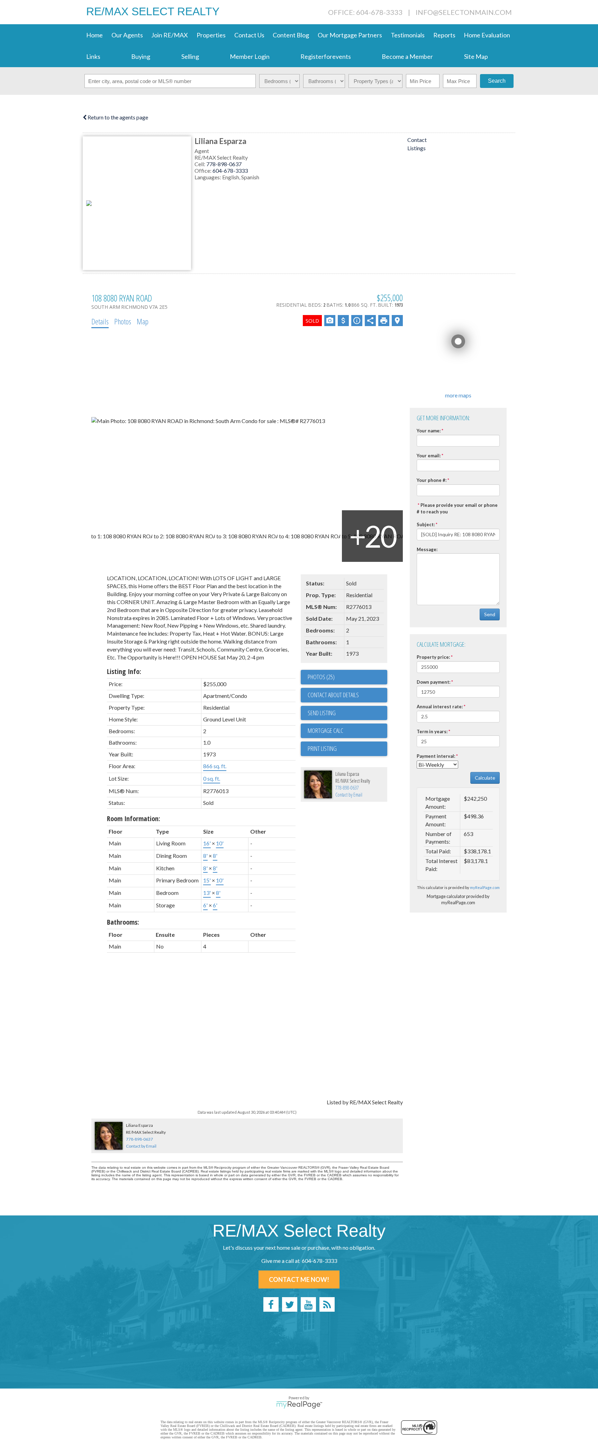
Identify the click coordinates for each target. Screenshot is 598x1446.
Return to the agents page (117, 117)
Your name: (429, 430)
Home (94, 35)
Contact (417, 139)
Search (497, 81)
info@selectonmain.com (464, 12)
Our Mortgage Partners (350, 35)
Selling (190, 56)
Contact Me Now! (299, 1279)
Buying (140, 56)
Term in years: (432, 731)
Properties (211, 35)
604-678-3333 (230, 170)
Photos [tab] (122, 321)
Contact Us (249, 35)
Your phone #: (431, 480)
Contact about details (333, 695)
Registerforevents (325, 56)
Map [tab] (142, 321)
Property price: (433, 657)
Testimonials (408, 35)
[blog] (327, 1304)
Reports (444, 35)
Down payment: (433, 682)
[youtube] (308, 1304)
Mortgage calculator (347, 730)
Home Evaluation (487, 35)
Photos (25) (321, 677)
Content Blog (291, 35)
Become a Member (407, 56)
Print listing (322, 748)
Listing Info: (124, 671)
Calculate (485, 778)
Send (489, 614)
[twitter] (289, 1304)
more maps (458, 395)
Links (93, 56)
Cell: (200, 164)
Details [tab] (100, 321)
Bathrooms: (123, 922)
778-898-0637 (224, 164)
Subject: (426, 524)
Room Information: (133, 818)
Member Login (250, 56)
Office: (203, 170)
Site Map (476, 56)
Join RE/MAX (169, 35)
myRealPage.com (485, 887)
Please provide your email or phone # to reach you (457, 508)
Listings (416, 148)
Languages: (208, 177)
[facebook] (271, 1304)
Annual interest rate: (440, 706)
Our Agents (127, 35)
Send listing (322, 713)
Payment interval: (436, 756)
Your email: (429, 455)
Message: (427, 549)
